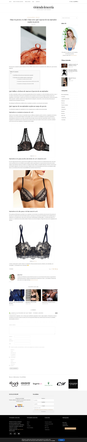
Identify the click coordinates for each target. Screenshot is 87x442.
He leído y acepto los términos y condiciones (44, 409)
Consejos (63, 96)
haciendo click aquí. (34, 279)
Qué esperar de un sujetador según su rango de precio (23, 77)
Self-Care (63, 115)
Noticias (37, 17)
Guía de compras (31, 17)
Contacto (38, 1)
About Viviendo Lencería (18, 1)
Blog (33, 1)
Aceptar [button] (61, 440)
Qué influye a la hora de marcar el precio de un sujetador (23, 75)
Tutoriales (63, 119)
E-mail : (43, 405)
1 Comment (11, 268)
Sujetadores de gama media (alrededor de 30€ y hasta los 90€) (28, 81)
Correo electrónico (11, 340)
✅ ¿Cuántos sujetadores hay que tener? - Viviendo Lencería (26, 313)
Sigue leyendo (20, 429)
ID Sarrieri (35, 261)
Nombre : (43, 398)
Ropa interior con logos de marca (48, 302)
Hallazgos (63, 107)
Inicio (10, 1)
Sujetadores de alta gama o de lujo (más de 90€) (26, 83)
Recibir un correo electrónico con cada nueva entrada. (13, 362)
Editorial (63, 100)
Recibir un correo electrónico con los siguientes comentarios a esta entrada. (13, 353)
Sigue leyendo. (74, 55)
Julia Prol (19, 275)
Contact (28, 425)
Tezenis (35, 155)
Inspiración (63, 109)
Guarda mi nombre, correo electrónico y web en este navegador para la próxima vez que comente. (27, 347)
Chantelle (35, 208)
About (28, 422)
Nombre (10, 336)
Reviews (63, 113)
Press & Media (27, 1)
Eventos (63, 102)
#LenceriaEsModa (64, 94)
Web (10, 343)
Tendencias (63, 117)
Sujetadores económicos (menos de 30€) (25, 79)
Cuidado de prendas (65, 98)
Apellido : (43, 402)
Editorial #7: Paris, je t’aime (31, 302)
